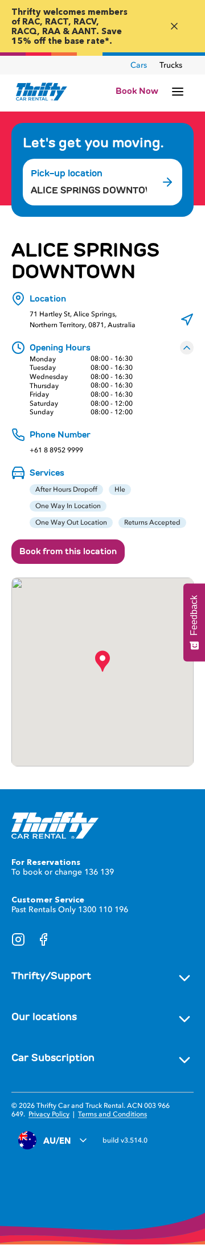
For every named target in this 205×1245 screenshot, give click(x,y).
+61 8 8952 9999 (56, 450)
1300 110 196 (103, 909)
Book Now (137, 91)
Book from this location (68, 551)
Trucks (170, 65)
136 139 (99, 872)
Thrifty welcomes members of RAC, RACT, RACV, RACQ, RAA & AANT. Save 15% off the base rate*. (69, 26)
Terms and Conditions (112, 1114)
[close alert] (174, 26)
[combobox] (89, 190)
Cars (138, 65)
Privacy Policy (48, 1114)
